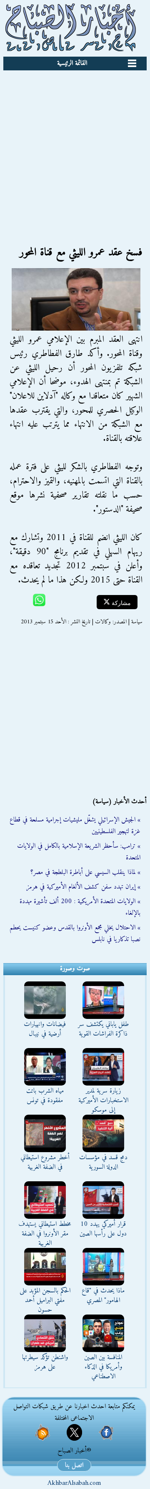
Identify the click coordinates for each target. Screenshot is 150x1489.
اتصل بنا (74, 1465)
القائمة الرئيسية (72, 63)
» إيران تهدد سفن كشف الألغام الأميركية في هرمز (83, 887)
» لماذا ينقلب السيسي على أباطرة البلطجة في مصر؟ (85, 872)
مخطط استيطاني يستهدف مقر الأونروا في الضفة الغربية (44, 1233)
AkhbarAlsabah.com (74, 1483)
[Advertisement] (75, 149)
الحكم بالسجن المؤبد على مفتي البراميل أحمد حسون (45, 1300)
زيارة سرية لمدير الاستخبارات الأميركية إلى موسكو (103, 1100)
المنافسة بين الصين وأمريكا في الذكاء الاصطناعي (103, 1367)
